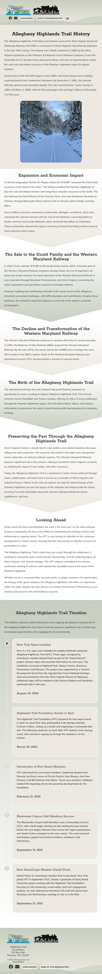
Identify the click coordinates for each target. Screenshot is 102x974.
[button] (67, 18)
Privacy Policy (18, 961)
